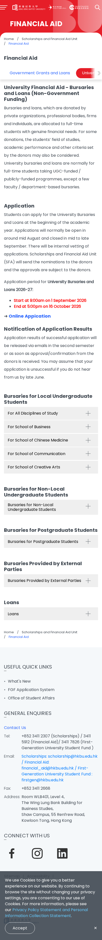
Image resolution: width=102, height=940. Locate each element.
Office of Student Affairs (31, 698)
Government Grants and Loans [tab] (40, 73)
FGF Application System (31, 689)
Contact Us (15, 727)
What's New (19, 681)
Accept (20, 928)
